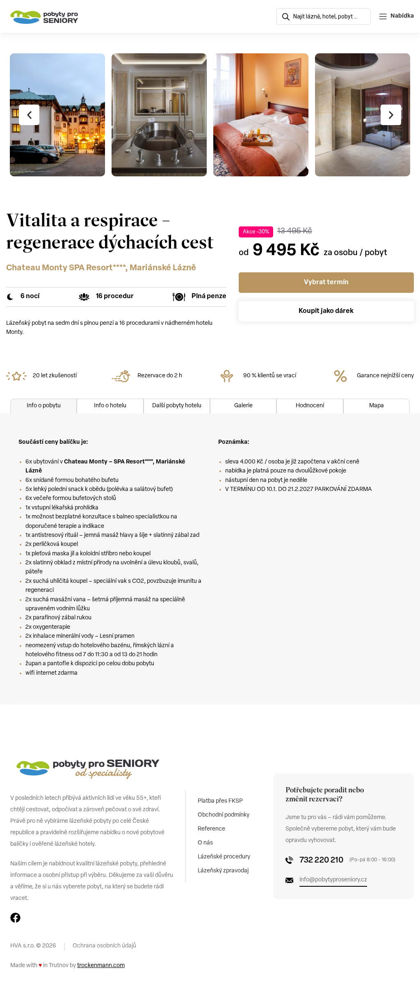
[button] (29, 115)
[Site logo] (44, 17)
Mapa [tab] (376, 406)
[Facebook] (15, 918)
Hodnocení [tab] (310, 406)
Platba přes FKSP (220, 801)
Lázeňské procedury (224, 857)
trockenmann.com (101, 966)
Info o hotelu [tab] (110, 406)
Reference (211, 829)
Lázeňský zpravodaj (223, 871)
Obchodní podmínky (223, 815)
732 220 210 (321, 860)
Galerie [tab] (243, 406)
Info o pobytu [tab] (44, 406)
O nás (205, 843)
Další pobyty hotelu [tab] (176, 406)
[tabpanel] (210, 559)
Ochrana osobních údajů (104, 946)
